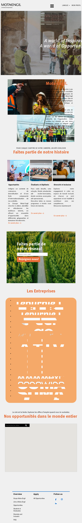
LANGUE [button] (65, 5)
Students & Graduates (17, 510)
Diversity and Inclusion (17, 515)
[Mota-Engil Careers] (11, 5)
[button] (41, 6)
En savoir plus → (14, 223)
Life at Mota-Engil (19, 502)
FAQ (14, 520)
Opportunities (18, 505)
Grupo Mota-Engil (19, 498)
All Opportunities (39, 498)
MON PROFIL (76, 5)
